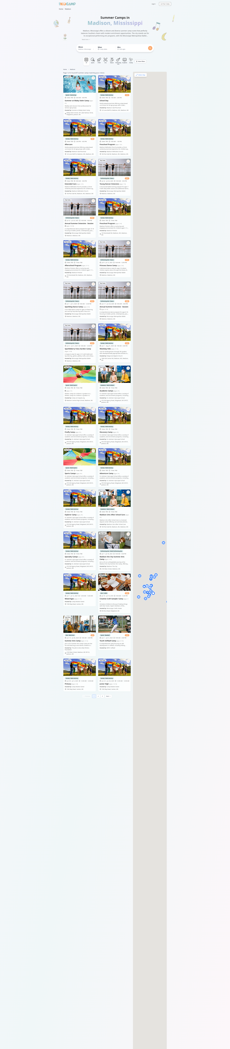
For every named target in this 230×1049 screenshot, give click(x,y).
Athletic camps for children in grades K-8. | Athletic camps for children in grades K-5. (78, 394)
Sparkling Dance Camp (77, 307)
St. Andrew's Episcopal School (116, 398)
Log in (153, 4)
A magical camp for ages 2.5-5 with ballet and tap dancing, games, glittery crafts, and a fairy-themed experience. (79, 355)
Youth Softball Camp (111, 641)
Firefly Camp (73, 432)
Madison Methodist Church (115, 151)
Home (61, 9)
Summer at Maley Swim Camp (81, 110)
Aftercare (68, 144)
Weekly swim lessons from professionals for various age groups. (78, 107)
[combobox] (86, 49)
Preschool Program (111, 144)
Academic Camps (109, 391)
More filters (141, 61)
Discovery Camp (109, 432)
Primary (71, 684)
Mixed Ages (73, 599)
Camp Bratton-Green (78, 601)
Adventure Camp (109, 473)
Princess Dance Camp (112, 265)
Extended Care (74, 184)
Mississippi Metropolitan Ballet (116, 191)
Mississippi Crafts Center (114, 608)
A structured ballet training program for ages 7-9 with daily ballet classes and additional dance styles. (114, 187)
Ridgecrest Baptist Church (115, 356)
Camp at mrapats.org (78, 398)
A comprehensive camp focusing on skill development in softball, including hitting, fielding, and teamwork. (112, 644)
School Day (104, 100)
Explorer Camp (74, 515)
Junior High (108, 684)
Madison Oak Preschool (114, 108)
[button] (153, 593)
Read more (85, 39)
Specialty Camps (74, 557)
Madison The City (112, 566)
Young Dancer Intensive (113, 184)
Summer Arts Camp (76, 641)
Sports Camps (73, 473)
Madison (68, 9)
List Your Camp (165, 4)
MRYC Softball (111, 648)
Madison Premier (112, 230)
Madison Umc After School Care (116, 524)
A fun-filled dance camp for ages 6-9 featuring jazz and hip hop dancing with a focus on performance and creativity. (79, 310)
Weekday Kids (109, 349)
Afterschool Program (77, 265)
